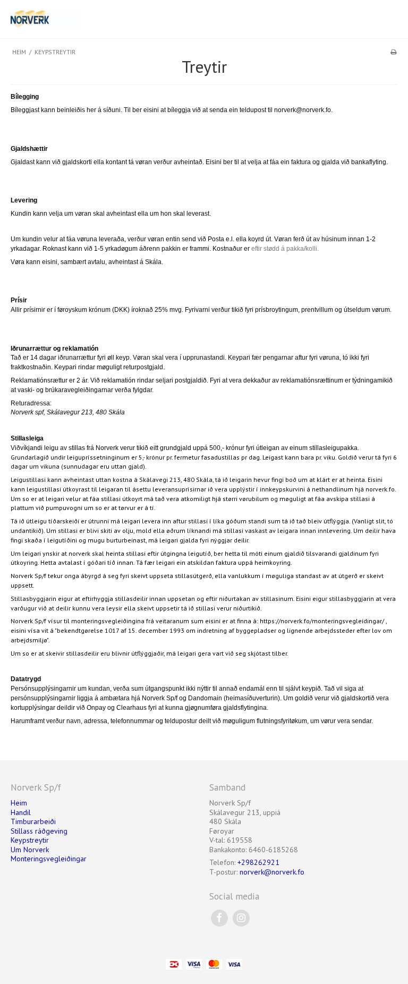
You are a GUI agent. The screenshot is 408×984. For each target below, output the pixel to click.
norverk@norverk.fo (272, 872)
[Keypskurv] (356, 19)
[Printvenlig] (393, 52)
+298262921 (258, 862)
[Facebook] (219, 918)
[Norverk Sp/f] (105, 19)
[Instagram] (241, 918)
